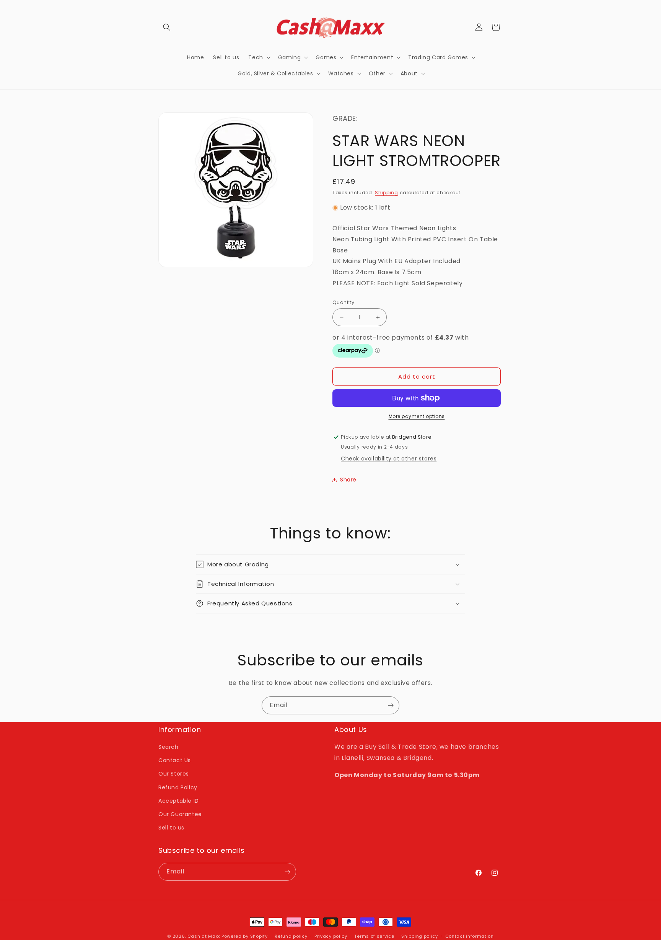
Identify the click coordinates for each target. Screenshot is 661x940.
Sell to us (171, 827)
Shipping (386, 192)
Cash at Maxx (203, 936)
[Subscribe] (390, 705)
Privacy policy (330, 936)
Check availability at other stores (388, 458)
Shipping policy (419, 936)
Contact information (469, 936)
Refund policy (291, 936)
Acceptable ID (178, 801)
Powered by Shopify (244, 936)
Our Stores (173, 773)
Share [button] (348, 479)
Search (168, 747)
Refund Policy (177, 787)
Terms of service (374, 936)
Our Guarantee (180, 814)
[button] (166, 27)
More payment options (417, 416)
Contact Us (174, 760)
